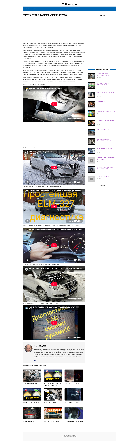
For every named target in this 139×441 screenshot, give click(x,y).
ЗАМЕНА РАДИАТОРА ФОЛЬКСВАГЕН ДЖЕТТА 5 (103, 74)
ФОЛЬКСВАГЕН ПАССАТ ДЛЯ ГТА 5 (106, 111)
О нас (34, 8)
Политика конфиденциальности (69, 436)
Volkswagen (69, 4)
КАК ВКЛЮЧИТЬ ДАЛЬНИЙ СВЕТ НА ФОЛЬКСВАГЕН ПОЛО (106, 167)
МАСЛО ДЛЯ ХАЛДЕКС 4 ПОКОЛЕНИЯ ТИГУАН (103, 83)
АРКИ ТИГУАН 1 (101, 102)
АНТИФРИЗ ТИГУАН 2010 (103, 176)
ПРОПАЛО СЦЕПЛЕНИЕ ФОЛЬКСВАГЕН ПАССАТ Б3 (104, 139)
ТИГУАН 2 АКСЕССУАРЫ (103, 130)
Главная (27, 8)
